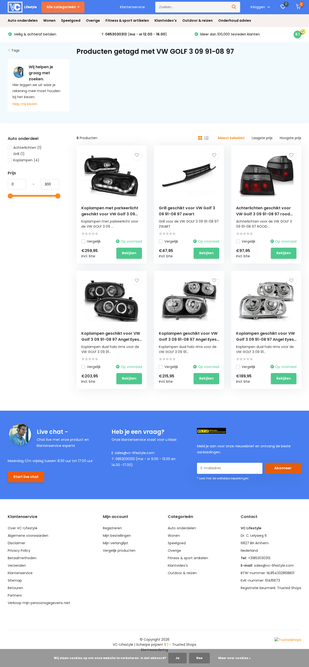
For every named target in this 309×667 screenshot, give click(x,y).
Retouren (15, 587)
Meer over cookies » (234, 658)
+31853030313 (259, 558)
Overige (93, 20)
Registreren (112, 528)
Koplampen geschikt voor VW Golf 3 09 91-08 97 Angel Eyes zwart (110, 339)
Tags (15, 50)
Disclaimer (16, 543)
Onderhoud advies (234, 20)
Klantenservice (132, 7)
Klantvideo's (165, 20)
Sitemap (15, 580)
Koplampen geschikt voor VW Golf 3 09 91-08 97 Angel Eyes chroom (265, 339)
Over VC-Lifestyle (22, 528)
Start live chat (26, 476)
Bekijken (129, 253)
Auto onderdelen (23, 20)
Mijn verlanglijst (115, 543)
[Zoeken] (234, 7)
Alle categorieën (61, 7)
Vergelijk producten (119, 550)
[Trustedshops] (287, 639)
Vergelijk (94, 241)
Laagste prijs (262, 138)
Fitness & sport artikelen (127, 20)
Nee (199, 658)
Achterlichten (27, 147)
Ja (177, 658)
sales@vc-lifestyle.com (274, 565)
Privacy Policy (19, 550)
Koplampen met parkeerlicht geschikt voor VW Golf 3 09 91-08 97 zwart (109, 214)
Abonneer (283, 468)
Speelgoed (70, 20)
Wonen (49, 20)
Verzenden (17, 565)
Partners (15, 595)
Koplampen (26, 160)
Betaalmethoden (22, 558)
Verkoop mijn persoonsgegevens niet (39, 602)
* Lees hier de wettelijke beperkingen (223, 478)
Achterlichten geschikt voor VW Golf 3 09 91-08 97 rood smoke (263, 214)
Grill (19, 153)
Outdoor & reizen (197, 20)
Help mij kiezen (25, 104)
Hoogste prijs (290, 138)
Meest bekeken (231, 138)
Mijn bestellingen (117, 535)
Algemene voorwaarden (28, 535)
